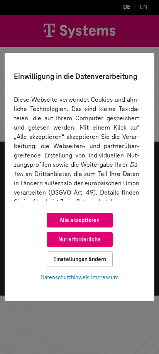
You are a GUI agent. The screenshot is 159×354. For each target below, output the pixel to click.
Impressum (104, 277)
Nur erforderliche (79, 239)
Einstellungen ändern (79, 259)
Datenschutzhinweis (65, 277)
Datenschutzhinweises (107, 202)
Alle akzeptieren (79, 220)
